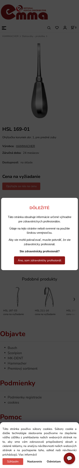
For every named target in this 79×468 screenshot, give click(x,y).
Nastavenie (34, 461)
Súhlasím (13, 461)
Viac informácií (27, 454)
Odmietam (54, 461)
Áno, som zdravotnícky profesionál (39, 260)
